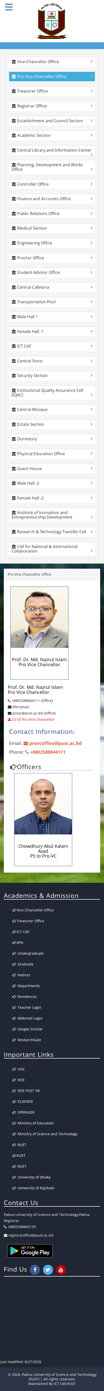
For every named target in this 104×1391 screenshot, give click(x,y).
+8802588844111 (47, 752)
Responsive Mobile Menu (9, 7)
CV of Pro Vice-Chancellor (33, 719)
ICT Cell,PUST (65, 1383)
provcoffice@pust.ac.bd (55, 743)
